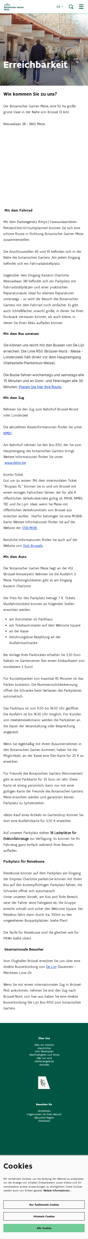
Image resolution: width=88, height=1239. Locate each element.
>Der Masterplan (44, 1051)
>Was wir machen (44, 1044)
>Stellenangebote (44, 1061)
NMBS (7, 433)
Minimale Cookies (44, 1216)
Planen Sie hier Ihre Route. (40, 387)
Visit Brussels (33, 546)
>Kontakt (44, 1064)
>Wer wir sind (44, 1058)
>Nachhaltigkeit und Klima (44, 1054)
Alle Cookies (44, 1228)
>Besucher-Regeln (44, 1117)
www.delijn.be (15, 463)
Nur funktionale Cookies (44, 1204)
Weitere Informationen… (57, 1190)
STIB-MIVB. (29, 528)
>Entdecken (44, 1110)
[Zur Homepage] (13, 6)
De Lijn (51, 967)
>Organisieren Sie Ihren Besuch (44, 1114)
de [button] (59, 6)
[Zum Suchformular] (71, 6)
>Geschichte (44, 1048)
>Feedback (44, 1120)
